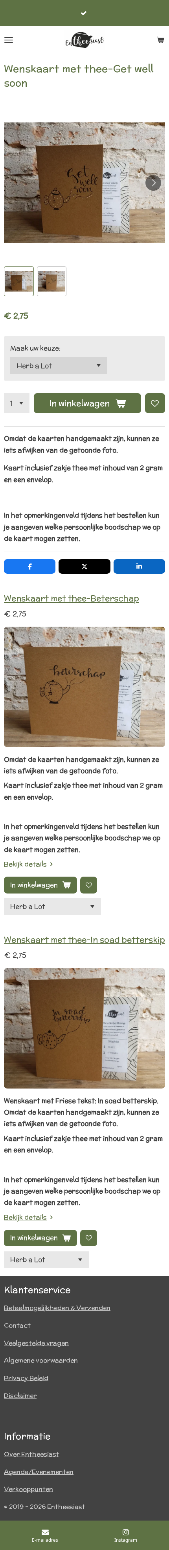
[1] (16, 403)
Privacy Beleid (26, 1377)
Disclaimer (20, 1395)
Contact (17, 1325)
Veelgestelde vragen (36, 1343)
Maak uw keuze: (35, 348)
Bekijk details (25, 864)
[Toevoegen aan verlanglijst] (155, 403)
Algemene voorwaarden (41, 1360)
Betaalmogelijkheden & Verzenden (57, 1307)
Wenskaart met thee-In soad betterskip (84, 939)
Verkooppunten (28, 1488)
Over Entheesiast (31, 1454)
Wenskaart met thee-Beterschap (71, 598)
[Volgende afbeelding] (153, 183)
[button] (19, 281)
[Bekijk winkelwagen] (160, 40)
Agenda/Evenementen (38, 1471)
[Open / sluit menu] (8, 40)
